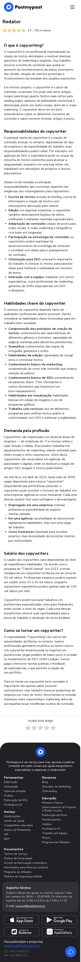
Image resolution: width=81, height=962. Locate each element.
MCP (6, 839)
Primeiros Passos (52, 803)
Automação (11, 786)
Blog (45, 782)
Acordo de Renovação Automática (25, 863)
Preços (46, 838)
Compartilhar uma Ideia (18, 825)
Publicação (10, 782)
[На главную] (23, 7)
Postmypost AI (13, 805)
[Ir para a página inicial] (40, 752)
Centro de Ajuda (14, 821)
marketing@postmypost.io (22, 946)
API (6, 834)
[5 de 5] (53, 728)
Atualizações (12, 816)
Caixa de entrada (14, 791)
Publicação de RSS (16, 800)
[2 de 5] (34, 728)
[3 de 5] (40, 728)
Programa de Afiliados (56, 842)
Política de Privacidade (18, 858)
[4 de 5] (47, 728)
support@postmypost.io (30, 906)
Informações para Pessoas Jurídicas (26, 867)
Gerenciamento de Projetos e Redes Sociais (59, 808)
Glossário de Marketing (56, 786)
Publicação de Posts (54, 815)
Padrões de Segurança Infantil (23, 876)
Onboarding (49, 791)
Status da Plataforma (17, 830)
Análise (8, 796)
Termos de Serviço (15, 854)
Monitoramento (51, 820)
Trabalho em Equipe (54, 833)
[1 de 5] (28, 728)
